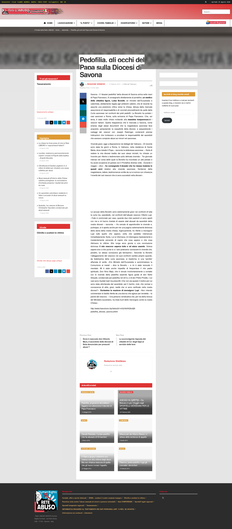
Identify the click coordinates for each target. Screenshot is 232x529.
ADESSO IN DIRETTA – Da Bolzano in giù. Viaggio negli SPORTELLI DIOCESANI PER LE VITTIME (134, 404)
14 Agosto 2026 (44, 213)
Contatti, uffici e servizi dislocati (74, 498)
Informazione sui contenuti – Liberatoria (77, 513)
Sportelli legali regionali (144, 501)
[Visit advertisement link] (113, 11)
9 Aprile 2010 (124, 440)
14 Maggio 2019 (86, 412)
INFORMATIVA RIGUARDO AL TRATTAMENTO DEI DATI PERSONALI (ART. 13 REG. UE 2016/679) (98, 509)
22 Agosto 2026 (44, 148)
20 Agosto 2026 (44, 188)
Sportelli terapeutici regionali (73, 505)
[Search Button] (228, 11)
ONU (61, 2)
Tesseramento (44, 84)
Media (159, 23)
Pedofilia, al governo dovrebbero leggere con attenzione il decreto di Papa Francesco (97, 405)
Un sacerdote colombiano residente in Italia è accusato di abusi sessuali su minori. (53, 195)
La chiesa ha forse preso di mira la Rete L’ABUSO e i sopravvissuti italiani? (54, 144)
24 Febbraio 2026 (125, 412)
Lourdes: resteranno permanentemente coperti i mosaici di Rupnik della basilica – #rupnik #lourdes (54, 155)
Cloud (14, 2)
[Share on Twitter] (83, 101)
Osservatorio (128, 23)
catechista (65, 30)
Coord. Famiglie (105, 23)
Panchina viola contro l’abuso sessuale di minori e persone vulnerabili (88, 501)
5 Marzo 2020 (41, 267)
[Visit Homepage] (33, 11)
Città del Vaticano (129, 84)
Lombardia (123, 420)
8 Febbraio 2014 (114, 84)
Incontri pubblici (126, 392)
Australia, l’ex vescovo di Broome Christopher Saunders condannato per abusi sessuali (53, 207)
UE (65, 2)
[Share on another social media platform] (83, 130)
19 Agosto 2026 (44, 200)
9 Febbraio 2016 (125, 468)
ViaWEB (19, 2)
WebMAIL (27, 2)
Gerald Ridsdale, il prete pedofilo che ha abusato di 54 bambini (96, 435)
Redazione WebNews (96, 84)
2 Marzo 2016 (86, 440)
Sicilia (122, 449)
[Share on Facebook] (83, 96)
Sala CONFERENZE (125, 501)
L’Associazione (65, 23)
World (84, 420)
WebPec (33, 2)
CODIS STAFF (42, 2)
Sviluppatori (54, 2)
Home (50, 23)
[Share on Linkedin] (83, 107)
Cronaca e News (88, 392)
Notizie (145, 23)
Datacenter (6, 2)
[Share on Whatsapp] (83, 113)
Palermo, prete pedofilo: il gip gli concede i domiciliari (133, 464)
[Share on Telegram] (83, 119)
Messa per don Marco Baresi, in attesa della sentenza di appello (133, 435)
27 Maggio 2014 (86, 468)
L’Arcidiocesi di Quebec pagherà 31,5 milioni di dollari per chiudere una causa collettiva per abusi (54, 168)
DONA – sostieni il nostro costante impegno (105, 498)
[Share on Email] (83, 125)
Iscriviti (167, 120)
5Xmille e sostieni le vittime (50, 232)
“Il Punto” (85, 23)
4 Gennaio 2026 (42, 118)
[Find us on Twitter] (206, 2)
